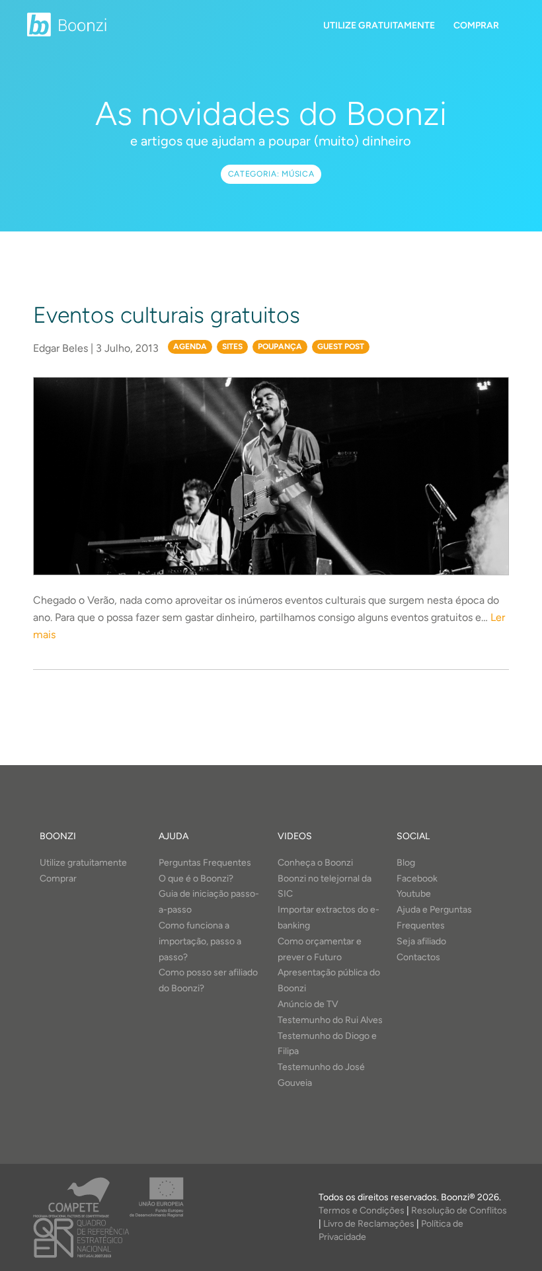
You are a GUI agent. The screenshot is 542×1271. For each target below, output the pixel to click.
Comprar (476, 25)
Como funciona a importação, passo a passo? (200, 941)
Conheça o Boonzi (315, 862)
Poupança (280, 346)
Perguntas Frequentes (205, 862)
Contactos (418, 957)
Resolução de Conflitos (459, 1210)
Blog (406, 862)
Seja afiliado (421, 941)
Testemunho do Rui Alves (330, 1020)
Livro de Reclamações (368, 1223)
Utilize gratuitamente (379, 25)
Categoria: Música (271, 174)
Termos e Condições (362, 1210)
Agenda (190, 346)
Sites (232, 346)
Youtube (414, 893)
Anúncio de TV (308, 1004)
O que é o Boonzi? (196, 878)
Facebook (417, 878)
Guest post (340, 346)
